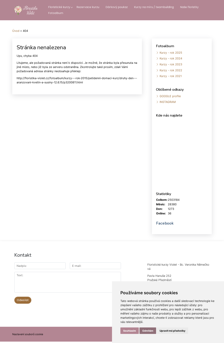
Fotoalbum (55, 13)
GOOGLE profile (170, 96)
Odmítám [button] (147, 330)
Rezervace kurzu (87, 7)
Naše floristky (189, 7)
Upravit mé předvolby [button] (172, 330)
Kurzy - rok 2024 (171, 58)
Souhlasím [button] (129, 330)
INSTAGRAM (168, 102)
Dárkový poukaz (117, 7)
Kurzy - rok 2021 (171, 76)
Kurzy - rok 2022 (171, 70)
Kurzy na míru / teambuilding (154, 7)
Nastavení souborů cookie (27, 334)
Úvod (15, 31)
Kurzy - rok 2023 (171, 64)
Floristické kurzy (59, 7)
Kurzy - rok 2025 (171, 52)
